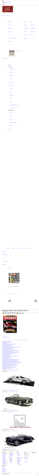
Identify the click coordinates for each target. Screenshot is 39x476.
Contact (3, 3)
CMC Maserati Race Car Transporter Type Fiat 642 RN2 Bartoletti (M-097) (10, 359)
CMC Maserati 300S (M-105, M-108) (6, 358)
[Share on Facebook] (4, 340)
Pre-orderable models (4, 453)
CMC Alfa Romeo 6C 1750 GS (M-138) (6, 342)
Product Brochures (12, 454)
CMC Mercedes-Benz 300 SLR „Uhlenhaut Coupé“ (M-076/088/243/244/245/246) (11, 361)
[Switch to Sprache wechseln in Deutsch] (2, 1)
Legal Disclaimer (25, 38)
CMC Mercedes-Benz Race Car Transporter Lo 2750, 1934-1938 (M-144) (10, 364)
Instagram (11, 462)
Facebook (11, 461)
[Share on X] (8, 340)
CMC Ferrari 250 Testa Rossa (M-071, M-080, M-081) (8, 351)
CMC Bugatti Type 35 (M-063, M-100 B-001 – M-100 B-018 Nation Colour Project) (11, 347)
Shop (17, 453)
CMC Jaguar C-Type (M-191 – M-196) (6, 355)
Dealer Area (11, 456)
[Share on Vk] (21, 340)
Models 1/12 (13, 248)
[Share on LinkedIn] (17, 340)
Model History (3, 469)
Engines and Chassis (12, 95)
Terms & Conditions (19, 464)
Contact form (25, 459)
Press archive (8, 267)
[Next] (36, 301)
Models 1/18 (11, 88)
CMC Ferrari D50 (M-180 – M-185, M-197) (7, 349)
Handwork (11, 115)
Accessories (11, 98)
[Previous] (10, 301)
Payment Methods (19, 458)
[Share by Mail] (25, 340)
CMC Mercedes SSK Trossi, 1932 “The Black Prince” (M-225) (9, 365)
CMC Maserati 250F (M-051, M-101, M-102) (7, 357)
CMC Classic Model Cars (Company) (6, 341)
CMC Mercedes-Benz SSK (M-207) (6, 366)
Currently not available (12, 108)
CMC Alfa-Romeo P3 (4, 343)
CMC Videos (11, 125)
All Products (11, 85)
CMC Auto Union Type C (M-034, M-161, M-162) (7, 346)
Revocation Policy (19, 460)
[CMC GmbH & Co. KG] (8, 12)
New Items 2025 (11, 72)
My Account (18, 454)
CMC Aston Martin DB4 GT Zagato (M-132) (15, 310)
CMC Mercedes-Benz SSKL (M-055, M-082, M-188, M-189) (8, 367)
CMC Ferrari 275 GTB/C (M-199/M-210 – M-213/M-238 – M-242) (9, 353)
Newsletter (11, 459)
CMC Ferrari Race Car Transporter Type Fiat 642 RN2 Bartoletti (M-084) (10, 350)
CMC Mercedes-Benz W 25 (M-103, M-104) (7, 368)
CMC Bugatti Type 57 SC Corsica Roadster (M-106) (8, 348)
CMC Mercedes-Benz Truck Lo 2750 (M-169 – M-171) (8, 363)
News (8, 290)
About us (11, 112)
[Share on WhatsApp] (13, 340)
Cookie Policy (18, 462)
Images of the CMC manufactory (13, 122)
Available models (4, 456)
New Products (8, 129)
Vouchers (11, 101)
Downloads (31, 21)
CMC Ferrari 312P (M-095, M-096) (6, 354)
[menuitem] (19, 0)
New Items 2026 (11, 75)
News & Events (11, 453)
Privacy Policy (18, 461)
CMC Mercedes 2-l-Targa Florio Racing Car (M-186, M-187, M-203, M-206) (10, 360)
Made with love (9, 21)
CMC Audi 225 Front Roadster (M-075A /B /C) (7, 345)
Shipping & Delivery (19, 457)
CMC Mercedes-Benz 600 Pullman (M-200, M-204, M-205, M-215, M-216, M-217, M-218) (12, 362)
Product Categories (9, 64)
